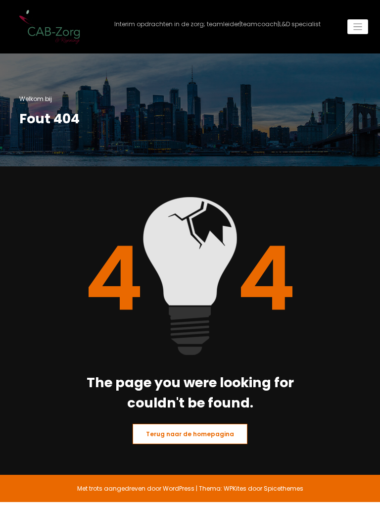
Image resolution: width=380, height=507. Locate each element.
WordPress (178, 488)
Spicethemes (283, 488)
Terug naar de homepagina (190, 434)
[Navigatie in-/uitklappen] (358, 27)
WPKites (236, 488)
